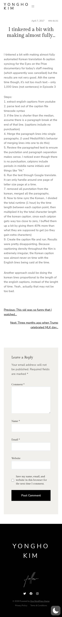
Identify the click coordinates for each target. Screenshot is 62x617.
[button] (55, 610)
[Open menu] (33, 6)
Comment (17, 384)
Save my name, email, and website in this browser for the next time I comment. (31, 480)
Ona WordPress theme (39, 601)
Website (16, 458)
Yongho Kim (17, 6)
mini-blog (53, 21)
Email (15, 439)
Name (15, 421)
